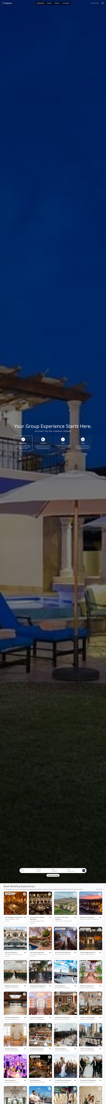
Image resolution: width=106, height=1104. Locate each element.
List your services (95, 3)
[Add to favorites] (24, 894)
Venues (49, 3)
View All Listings (53, 875)
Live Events (66, 3)
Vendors (57, 3)
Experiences (40, 3)
